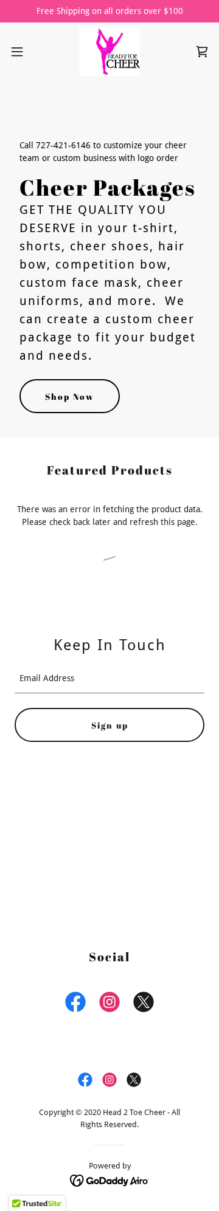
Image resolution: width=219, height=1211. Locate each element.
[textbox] (109, 678)
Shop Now (69, 396)
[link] (109, 51)
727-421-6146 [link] (63, 145)
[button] (20, 51)
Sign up (109, 725)
